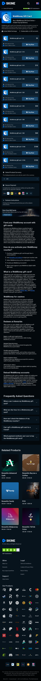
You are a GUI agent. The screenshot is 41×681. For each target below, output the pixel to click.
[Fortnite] (37, 622)
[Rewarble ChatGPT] (37, 596)
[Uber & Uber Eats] (17, 602)
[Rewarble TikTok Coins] (17, 609)
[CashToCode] (30, 589)
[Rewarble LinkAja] (4, 635)
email (24, 382)
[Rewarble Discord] (10, 655)
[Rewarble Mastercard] (37, 589)
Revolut (32, 290)
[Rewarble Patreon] (10, 629)
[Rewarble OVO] (17, 642)
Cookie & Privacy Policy (26, 567)
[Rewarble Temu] (37, 655)
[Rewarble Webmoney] (10, 609)
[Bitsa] (30, 635)
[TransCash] (10, 635)
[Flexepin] (23, 655)
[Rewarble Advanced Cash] (30, 629)
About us (4, 563)
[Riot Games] (10, 622)
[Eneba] (30, 602)
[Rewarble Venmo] (10, 602)
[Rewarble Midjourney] (30, 616)
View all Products (8, 8)
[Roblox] (10, 616)
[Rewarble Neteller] (37, 602)
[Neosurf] (37, 616)
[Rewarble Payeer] (23, 609)
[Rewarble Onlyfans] (17, 589)
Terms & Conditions (25, 563)
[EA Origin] (17, 635)
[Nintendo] (37, 648)
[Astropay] (23, 642)
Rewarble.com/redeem (16, 257)
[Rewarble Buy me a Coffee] (30, 655)
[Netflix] (17, 629)
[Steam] (4, 596)
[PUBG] (30, 642)
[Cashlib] (17, 655)
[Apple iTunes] (4, 616)
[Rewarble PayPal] (10, 589)
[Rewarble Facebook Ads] (17, 596)
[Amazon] (4, 622)
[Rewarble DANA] (37, 629)
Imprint (22, 574)
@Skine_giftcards (9, 383)
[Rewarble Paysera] (37, 609)
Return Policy (24, 570)
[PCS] (17, 622)
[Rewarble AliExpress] (4, 642)
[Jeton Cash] (30, 609)
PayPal (22, 290)
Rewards (4, 567)
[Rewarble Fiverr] (23, 616)
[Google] (37, 642)
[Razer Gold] (23, 602)
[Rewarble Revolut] (10, 596)
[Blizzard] (30, 648)
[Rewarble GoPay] (4, 609)
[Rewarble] (4, 589)
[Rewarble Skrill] (23, 635)
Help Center (5, 579)
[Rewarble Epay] (4, 655)
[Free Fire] (37, 635)
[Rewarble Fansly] (23, 596)
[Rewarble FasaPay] (17, 616)
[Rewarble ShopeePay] (17, 648)
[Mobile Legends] (30, 622)
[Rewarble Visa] (23, 589)
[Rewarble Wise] (10, 648)
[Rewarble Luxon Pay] (23, 622)
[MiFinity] (30, 596)
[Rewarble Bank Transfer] (4, 602)
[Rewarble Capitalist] (4, 648)
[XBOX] (23, 629)
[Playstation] (4, 629)
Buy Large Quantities (8, 570)
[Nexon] (23, 648)
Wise (26, 290)
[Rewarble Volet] (10, 642)
